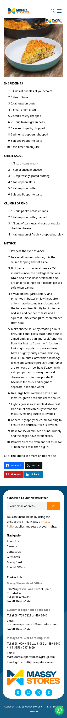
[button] (52, 11)
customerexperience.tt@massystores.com (32, 624)
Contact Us (14, 552)
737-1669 (29, 647)
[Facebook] (18, 692)
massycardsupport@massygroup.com (31, 657)
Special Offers (16, 567)
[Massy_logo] (18, 11)
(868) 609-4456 (21, 643)
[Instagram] (28, 692)
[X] (38, 692)
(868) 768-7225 (21, 615)
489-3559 (14, 647)
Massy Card (14, 562)
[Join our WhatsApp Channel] (59, 710)
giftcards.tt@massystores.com (34, 662)
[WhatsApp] (49, 692)
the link (16, 456)
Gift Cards (13, 557)
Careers (12, 546)
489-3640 (41, 615)
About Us (13, 541)
